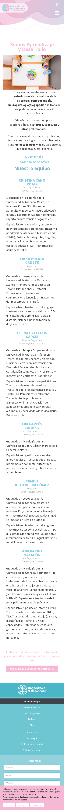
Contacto (32, 732)
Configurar (37, 805)
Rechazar (22, 805)
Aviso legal (32, 738)
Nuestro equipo (32, 701)
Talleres (32, 719)
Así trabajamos (32, 713)
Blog (32, 725)
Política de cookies (32, 750)
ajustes (24, 799)
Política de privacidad (32, 744)
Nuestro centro (32, 707)
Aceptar (9, 805)
